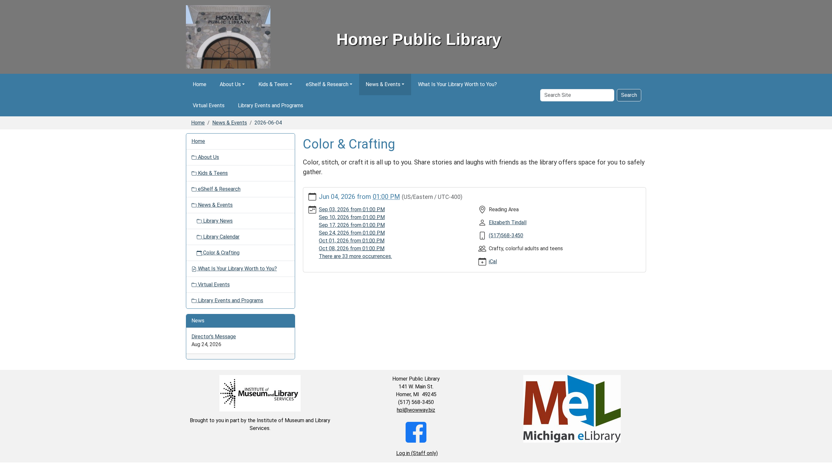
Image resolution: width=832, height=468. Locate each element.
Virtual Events (209, 105)
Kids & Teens (273, 84)
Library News (217, 221)
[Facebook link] (416, 432)
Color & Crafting (221, 253)
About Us (230, 84)
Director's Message (213, 336)
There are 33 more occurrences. (355, 256)
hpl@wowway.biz (416, 410)
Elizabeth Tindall (507, 222)
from (352, 209)
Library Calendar (221, 237)
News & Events (383, 84)
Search (629, 95)
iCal (493, 261)
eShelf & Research (327, 84)
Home (199, 84)
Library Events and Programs (270, 105)
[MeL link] (572, 409)
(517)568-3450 (506, 235)
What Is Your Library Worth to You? (457, 84)
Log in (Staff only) (417, 453)
